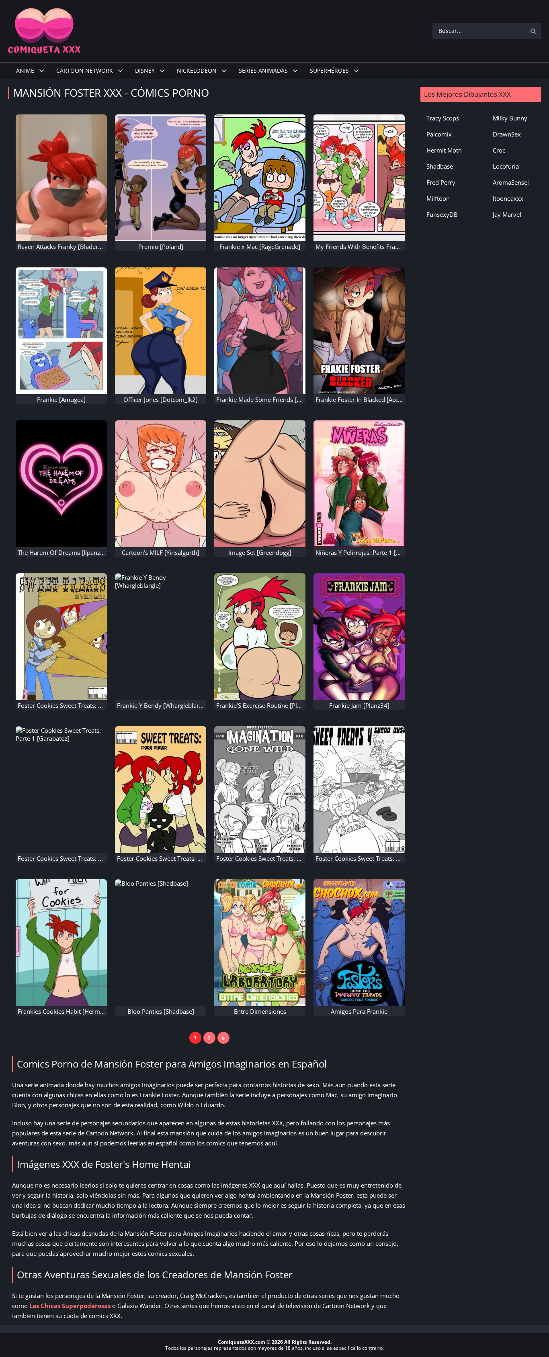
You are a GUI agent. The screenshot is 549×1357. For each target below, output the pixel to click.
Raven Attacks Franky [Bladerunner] (67, 246)
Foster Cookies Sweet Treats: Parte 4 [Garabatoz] (382, 858)
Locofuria (506, 166)
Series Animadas (263, 70)
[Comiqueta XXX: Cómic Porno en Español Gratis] (44, 30)
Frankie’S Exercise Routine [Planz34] (266, 705)
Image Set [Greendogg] (259, 552)
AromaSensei (511, 182)
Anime (25, 70)
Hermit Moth (444, 150)
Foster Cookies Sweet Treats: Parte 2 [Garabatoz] (85, 705)
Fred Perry (440, 182)
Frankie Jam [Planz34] (359, 705)
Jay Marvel (507, 214)
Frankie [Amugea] (61, 399)
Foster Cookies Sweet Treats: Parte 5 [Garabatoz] (283, 858)
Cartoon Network (84, 70)
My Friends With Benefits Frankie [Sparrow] (375, 246)
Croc (499, 150)
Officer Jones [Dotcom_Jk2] (160, 399)
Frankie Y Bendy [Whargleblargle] (163, 705)
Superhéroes (329, 70)
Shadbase (439, 166)
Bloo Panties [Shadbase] (160, 1011)
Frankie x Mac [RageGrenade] (259, 246)
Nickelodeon (197, 70)
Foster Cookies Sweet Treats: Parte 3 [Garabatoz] (184, 858)
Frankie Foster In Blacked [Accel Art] (364, 399)
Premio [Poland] (160, 246)
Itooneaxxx (508, 198)
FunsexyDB (442, 214)
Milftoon (438, 198)
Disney (145, 70)
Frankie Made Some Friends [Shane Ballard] (276, 399)
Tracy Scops (442, 118)
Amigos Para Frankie (359, 1011)
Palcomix (439, 134)
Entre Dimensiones (260, 1011)
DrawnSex (507, 134)
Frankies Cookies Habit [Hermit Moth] (70, 1011)
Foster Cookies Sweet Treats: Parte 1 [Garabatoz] (85, 858)
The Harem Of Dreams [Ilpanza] (61, 552)
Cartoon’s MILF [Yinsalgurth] (160, 552)
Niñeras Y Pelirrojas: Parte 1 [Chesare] (367, 552)
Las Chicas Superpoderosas (70, 1306)
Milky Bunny (510, 118)
